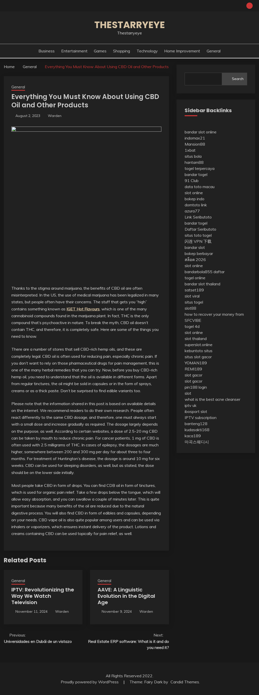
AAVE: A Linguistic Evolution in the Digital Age (126, 596)
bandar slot (195, 247)
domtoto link (196, 204)
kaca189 (193, 435)
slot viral (192, 296)
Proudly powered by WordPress (90, 681)
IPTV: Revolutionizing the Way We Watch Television (42, 596)
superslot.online (198, 344)
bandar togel (196, 174)
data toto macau (199, 186)
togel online (195, 277)
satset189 (194, 289)
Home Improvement (182, 50)
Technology (147, 50)
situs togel (194, 302)
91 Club (192, 180)
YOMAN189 (196, 362)
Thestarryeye (129, 24)
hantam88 (194, 162)
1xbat (190, 150)
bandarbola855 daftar (205, 271)
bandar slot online (201, 131)
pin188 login (196, 387)
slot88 (190, 308)
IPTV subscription (201, 417)
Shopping (121, 50)
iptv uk (191, 405)
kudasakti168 (197, 429)
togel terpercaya (199, 168)
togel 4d (192, 326)
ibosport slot (196, 411)
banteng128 (196, 423)
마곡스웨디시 (197, 441)
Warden (54, 115)
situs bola (193, 156)
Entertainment (74, 50)
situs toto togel (198, 235)
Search (238, 78)
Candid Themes (184, 681)
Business (46, 50)
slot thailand (196, 338)
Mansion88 (195, 144)
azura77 (192, 210)
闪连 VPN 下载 (198, 241)
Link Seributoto (198, 217)
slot (188, 393)
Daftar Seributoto (200, 229)
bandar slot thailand (202, 283)
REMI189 (193, 368)
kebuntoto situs (198, 350)
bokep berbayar (199, 253)
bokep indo (194, 198)
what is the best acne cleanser (212, 399)
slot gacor (193, 375)
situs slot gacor (198, 356)
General (214, 50)
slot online (194, 192)
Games (100, 50)
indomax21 (195, 138)
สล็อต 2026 (195, 259)
